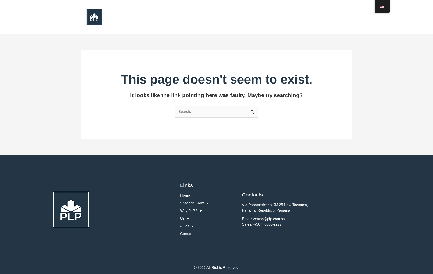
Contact (282, 17)
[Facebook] (329, 17)
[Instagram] (339, 17)
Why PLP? (212, 17)
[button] (192, 16)
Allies (257, 17)
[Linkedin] (349, 17)
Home (149, 17)
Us (237, 17)
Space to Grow (176, 17)
